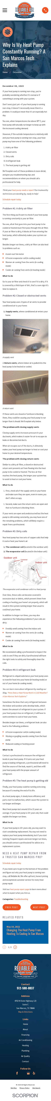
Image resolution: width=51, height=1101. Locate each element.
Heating (25, 1045)
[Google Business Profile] (28, 1073)
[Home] (25, 10)
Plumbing (25, 1050)
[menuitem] (14, 1088)
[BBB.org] (22, 1073)
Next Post (39, 907)
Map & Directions (25, 1012)
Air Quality (25, 1056)
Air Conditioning (25, 1040)
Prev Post (11, 907)
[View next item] (15, 947)
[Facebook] (17, 1073)
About (25, 1029)
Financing (25, 1035)
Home (25, 1024)
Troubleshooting (21, 899)
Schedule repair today (12, 199)
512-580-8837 (25, 988)
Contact (25, 1061)
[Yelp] (34, 1073)
